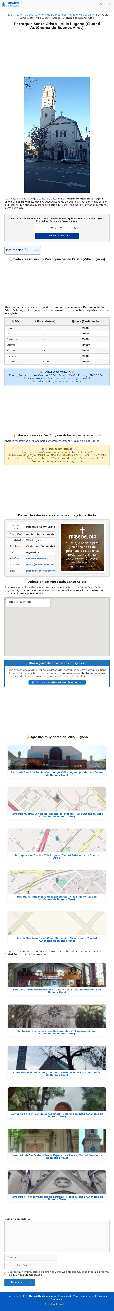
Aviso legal (51, 1304)
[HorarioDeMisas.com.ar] (10, 4)
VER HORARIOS (58, 235)
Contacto (64, 1304)
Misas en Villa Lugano (81, 14)
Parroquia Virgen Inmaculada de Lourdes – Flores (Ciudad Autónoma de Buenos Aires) (57, 1198)
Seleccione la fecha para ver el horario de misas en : (57, 219)
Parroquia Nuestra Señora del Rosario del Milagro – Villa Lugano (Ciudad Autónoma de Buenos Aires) (57, 815)
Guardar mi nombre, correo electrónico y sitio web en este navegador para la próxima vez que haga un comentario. (58, 1273)
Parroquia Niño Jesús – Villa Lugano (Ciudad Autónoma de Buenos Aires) (56, 856)
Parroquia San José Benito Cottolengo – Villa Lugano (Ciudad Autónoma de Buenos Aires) (57, 773)
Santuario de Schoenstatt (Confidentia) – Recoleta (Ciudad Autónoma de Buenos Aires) (57, 1074)
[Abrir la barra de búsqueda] (100, 4)
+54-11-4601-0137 (37, 558)
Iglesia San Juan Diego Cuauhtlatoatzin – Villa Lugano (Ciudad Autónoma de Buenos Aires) (57, 939)
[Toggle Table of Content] (34, 250)
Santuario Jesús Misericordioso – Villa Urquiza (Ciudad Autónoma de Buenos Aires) (57, 991)
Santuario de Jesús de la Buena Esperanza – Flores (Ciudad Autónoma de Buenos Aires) (57, 1156)
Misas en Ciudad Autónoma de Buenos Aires (40, 14)
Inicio (9, 14)
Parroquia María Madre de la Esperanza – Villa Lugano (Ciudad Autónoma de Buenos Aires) (57, 898)
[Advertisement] (57, 51)
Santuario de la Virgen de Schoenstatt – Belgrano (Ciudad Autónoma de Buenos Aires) (57, 1115)
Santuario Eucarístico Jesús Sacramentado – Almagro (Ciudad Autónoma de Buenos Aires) (56, 1032)
